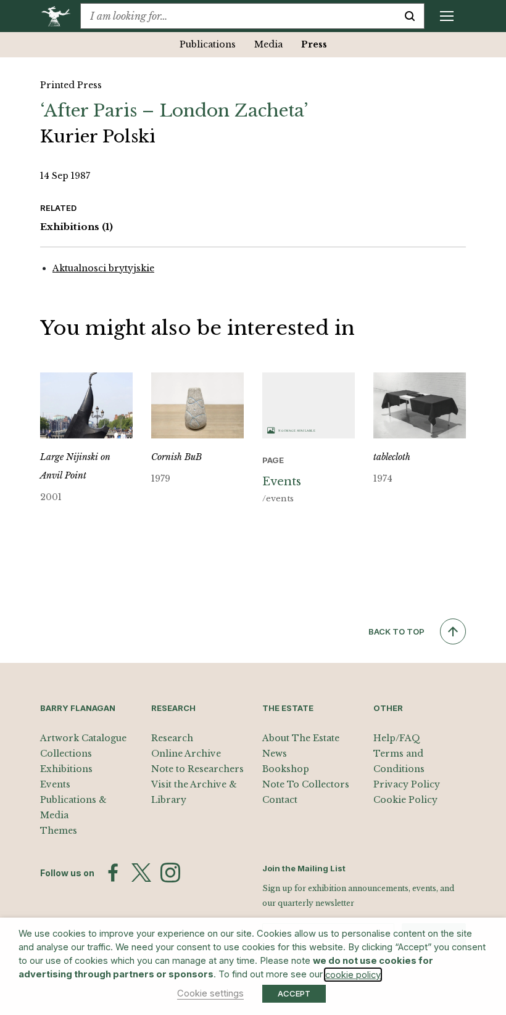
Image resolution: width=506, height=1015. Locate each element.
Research (172, 738)
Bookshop (285, 769)
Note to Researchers (197, 769)
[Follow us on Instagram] (170, 872)
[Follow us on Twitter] (141, 872)
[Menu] (447, 16)
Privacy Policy (406, 784)
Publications (208, 44)
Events (55, 784)
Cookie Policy (405, 799)
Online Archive (186, 753)
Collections (66, 753)
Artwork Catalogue (83, 738)
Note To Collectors (305, 784)
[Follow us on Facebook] (113, 872)
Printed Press (71, 85)
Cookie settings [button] (210, 993)
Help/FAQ (396, 738)
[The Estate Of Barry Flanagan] (60, 16)
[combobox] (238, 16)
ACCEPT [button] (294, 993)
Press (314, 44)
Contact (279, 799)
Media (268, 44)
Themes (58, 830)
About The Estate (300, 738)
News (274, 753)
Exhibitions (76, 226)
